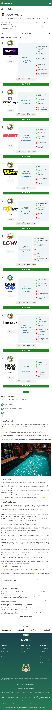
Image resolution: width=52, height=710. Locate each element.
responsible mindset (22, 612)
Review (10, 61)
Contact (3, 648)
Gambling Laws (43, 651)
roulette (33, 573)
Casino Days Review (25, 648)
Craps (2, 18)
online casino (5, 569)
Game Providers (44, 654)
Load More (26, 392)
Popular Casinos (25, 645)
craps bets (38, 505)
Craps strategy (38, 607)
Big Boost (22, 651)
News (2, 654)
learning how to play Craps (11, 426)
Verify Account (43, 662)
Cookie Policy (4, 651)
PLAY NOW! (26, 84)
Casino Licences (44, 648)
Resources (43, 645)
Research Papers (44, 656)
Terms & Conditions (6, 656)
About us (4, 645)
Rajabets (22, 654)
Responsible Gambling (45, 659)
